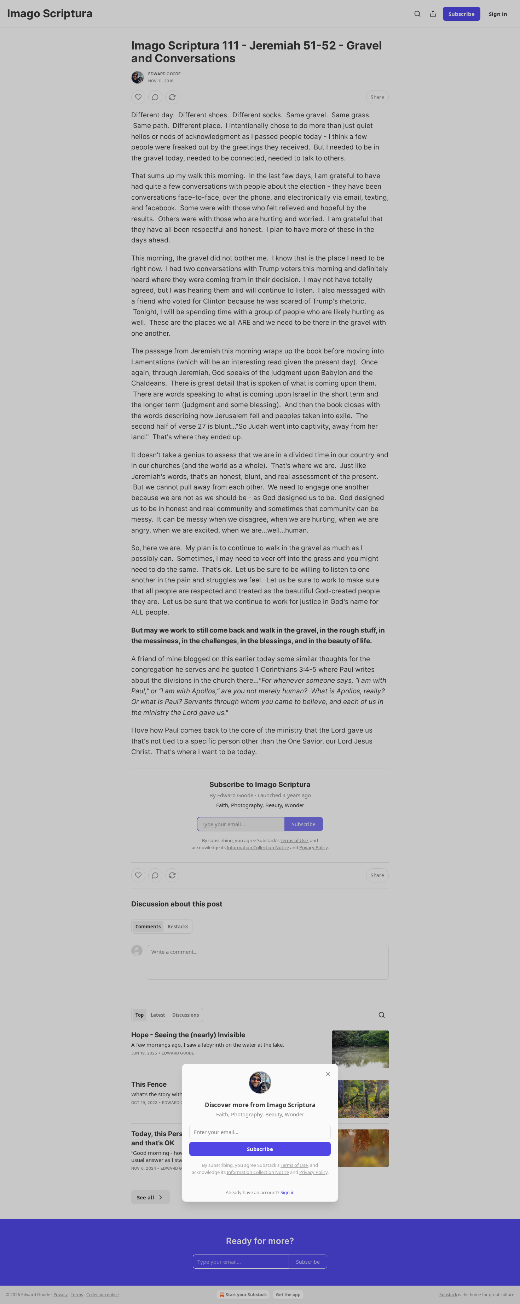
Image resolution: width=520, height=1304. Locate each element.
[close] (328, 1074)
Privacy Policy (313, 1172)
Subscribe (260, 1148)
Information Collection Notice (258, 1172)
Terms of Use (294, 1165)
